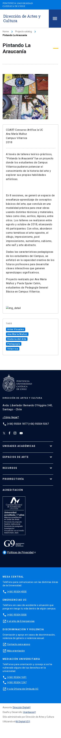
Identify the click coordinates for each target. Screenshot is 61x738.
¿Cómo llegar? (11, 417)
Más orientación (16, 650)
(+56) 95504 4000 (17, 591)
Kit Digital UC (22, 721)
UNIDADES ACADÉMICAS (19, 446)
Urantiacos (28, 712)
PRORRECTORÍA (13, 479)
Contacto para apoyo (18, 644)
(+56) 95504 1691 (17, 677)
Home (6, 31)
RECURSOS (10, 468)
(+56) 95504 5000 (17, 614)
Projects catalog (23, 31)
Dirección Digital (21, 707)
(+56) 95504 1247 (17, 682)
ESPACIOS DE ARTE (16, 457)
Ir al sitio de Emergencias (21, 621)
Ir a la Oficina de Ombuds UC (22, 689)
